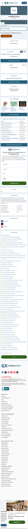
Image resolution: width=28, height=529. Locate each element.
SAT (21, 51)
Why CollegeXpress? (5, 397)
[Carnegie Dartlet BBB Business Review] (5, 390)
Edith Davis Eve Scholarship (8, 264)
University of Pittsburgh (6, 123)
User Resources (4, 437)
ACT (25, 51)
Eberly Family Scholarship (7, 262)
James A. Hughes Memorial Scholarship (10, 282)
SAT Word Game (4, 432)
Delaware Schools (5, 455)
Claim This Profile (6, 36)
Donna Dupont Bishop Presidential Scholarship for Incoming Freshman (14, 258)
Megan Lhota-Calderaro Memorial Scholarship (11, 316)
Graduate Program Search (6, 428)
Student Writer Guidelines (6, 408)
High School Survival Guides (7, 482)
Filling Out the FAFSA (5, 475)
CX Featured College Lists (6, 425)
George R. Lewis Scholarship (8, 276)
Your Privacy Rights (22, 380)
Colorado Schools (5, 451)
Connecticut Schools (5, 453)
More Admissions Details (14, 60)
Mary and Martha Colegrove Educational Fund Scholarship (14, 311)
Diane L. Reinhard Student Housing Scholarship (11, 253)
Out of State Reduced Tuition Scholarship (10, 324)
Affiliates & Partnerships (6, 405)
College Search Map (5, 417)
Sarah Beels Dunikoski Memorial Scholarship (11, 338)
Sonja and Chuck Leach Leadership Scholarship (11, 339)
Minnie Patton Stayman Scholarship (9, 318)
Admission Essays (5, 469)
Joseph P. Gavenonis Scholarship (9, 293)
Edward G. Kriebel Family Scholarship (10, 266)
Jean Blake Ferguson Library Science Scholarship (12, 285)
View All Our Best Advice (6, 486)
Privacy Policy (8, 380)
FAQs (2, 399)
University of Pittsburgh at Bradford (8, 134)
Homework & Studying (5, 480)
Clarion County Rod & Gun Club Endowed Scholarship (13, 242)
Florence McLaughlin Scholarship (9, 270)
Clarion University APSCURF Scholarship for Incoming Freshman (15, 244)
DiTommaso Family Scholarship (9, 251)
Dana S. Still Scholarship (7, 249)
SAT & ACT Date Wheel (6, 433)
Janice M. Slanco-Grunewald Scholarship (10, 284)
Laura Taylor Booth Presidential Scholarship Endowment (13, 295)
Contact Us (3, 396)
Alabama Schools (4, 442)
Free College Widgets (5, 435)
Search (14, 357)
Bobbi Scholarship (6, 235)
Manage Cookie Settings (12, 381)
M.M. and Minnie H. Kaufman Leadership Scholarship (12, 299)
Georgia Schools (4, 459)
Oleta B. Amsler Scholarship (8, 322)
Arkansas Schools (5, 448)
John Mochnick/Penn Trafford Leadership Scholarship (13, 291)
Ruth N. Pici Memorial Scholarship (9, 334)
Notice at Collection (15, 380)
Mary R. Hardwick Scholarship (8, 309)
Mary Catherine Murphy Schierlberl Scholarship (12, 307)
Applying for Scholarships (6, 473)
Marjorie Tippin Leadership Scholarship (10, 301)
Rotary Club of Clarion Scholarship (9, 332)
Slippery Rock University (6, 126)
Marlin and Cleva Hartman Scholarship (10, 305)
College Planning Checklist (6, 430)
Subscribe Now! (14, 183)
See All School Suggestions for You (14, 144)
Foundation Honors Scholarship (9, 272)
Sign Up (24, 2)
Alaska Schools (4, 444)
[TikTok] (17, 373)
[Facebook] (2, 373)
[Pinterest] (11, 373)
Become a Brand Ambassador (7, 407)
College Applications (5, 468)
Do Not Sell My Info (4, 381)
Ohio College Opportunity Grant (9, 320)
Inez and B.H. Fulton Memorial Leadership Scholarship (13, 280)
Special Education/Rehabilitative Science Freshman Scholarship (14, 341)
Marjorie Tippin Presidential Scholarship (10, 303)
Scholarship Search (5, 419)
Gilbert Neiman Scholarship (8, 278)
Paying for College (5, 477)
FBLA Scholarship (6, 268)
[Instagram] (8, 373)
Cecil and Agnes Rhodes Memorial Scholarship (11, 237)
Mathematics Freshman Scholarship (9, 312)
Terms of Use (18, 159)
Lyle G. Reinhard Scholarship (8, 297)
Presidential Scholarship (7, 330)
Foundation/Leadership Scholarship (9, 274)
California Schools (5, 450)
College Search (4, 415)
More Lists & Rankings (14, 114)
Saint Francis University (6, 125)
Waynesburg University (6, 130)
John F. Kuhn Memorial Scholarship (9, 287)
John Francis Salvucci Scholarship (9, 289)
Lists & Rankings (4, 423)
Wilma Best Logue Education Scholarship (10, 349)
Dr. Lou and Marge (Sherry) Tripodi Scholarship (11, 260)
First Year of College (5, 484)
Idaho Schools (4, 462)
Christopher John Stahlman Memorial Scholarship (12, 239)
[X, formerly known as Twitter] (5, 373)
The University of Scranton (7, 132)
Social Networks (4, 403)
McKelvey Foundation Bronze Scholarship (10, 314)
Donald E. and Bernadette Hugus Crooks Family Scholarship (14, 255)
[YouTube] (14, 373)
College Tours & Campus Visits (7, 471)
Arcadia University (5, 136)
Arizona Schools (4, 446)
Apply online (19, 207)
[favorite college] (1, 23)
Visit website (19, 205)
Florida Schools (4, 457)
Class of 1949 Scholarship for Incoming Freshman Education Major (14, 247)
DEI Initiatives (4, 401)
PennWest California (5, 140)
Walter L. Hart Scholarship (8, 345)
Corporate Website (5, 410)
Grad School (3, 426)
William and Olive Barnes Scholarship (10, 347)
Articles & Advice (4, 421)
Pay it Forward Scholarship (8, 328)
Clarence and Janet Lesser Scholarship (10, 240)
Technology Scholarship (7, 343)
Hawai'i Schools (4, 460)
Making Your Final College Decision (8, 478)
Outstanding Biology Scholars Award (10, 326)
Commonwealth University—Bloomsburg (9, 138)
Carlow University (5, 128)
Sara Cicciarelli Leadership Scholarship (10, 336)
